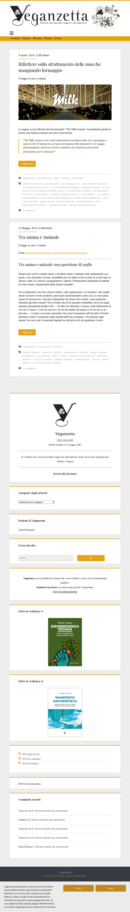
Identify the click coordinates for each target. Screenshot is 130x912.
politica (27, 360)
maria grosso (47, 201)
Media (57, 178)
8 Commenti (29, 210)
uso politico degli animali (47, 363)
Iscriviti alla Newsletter (65, 473)
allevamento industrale (36, 187)
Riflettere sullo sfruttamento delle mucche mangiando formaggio (59, 67)
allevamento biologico (94, 184)
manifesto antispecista (82, 356)
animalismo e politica (76, 352)
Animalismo (29, 178)
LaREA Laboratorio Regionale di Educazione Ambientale (70, 198)
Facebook (14, 38)
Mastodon (37, 38)
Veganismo (77, 178)
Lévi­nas (63, 356)
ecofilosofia (42, 194)
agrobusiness (51, 184)
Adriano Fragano (32, 184)
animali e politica (52, 352)
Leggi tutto (28, 164)
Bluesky (48, 38)
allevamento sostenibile (65, 187)
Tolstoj (96, 360)
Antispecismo (44, 178)
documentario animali (79, 191)
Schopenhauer (82, 360)
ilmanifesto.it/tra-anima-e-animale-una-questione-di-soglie (56, 252)
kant (54, 356)
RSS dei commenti (31, 759)
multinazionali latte (88, 201)
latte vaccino (30, 201)
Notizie (66, 178)
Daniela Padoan (98, 352)
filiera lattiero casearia (65, 194)
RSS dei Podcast (30, 763)
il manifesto (88, 194)
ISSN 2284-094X (65, 440)
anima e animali (31, 352)
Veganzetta (23, 810)
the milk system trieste (82, 205)
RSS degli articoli (31, 754)
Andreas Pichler (90, 187)
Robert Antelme (63, 360)
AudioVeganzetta (26, 529)
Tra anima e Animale (38, 237)
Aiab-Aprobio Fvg (70, 184)
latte (106, 198)
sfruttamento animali (35, 205)
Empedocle (28, 356)
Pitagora (102, 356)
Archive (58, 38)
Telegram (26, 38)
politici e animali (43, 360)
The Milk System (58, 205)
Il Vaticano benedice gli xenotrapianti (50, 810)
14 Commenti (29, 369)
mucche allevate (66, 201)
